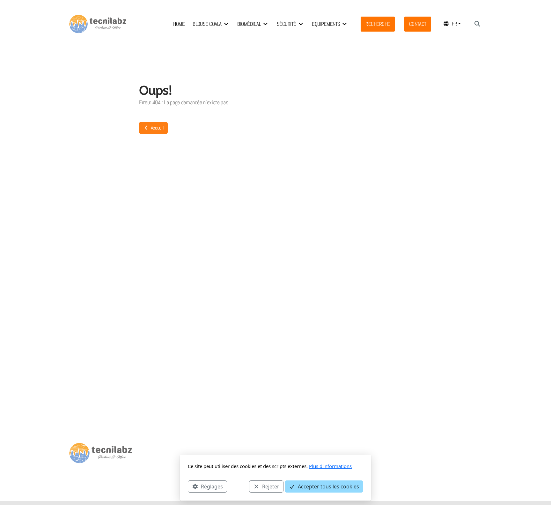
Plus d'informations (330, 466)
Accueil (157, 127)
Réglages (212, 486)
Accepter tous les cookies (328, 486)
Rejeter (270, 486)
